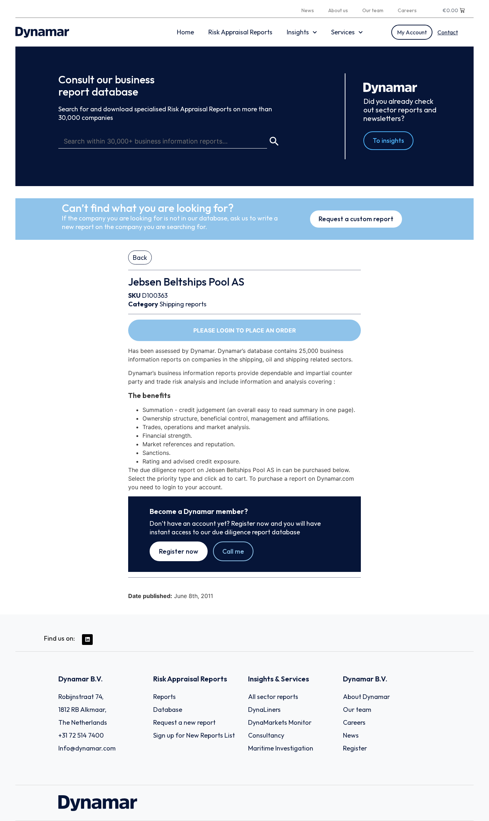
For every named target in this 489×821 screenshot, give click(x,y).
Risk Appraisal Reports (240, 32)
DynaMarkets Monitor (279, 722)
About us (338, 10)
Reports (164, 697)
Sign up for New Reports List (194, 735)
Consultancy (266, 735)
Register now (178, 551)
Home (185, 32)
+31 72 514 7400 (81, 735)
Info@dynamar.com (87, 748)
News (307, 10)
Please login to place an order (244, 330)
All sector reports (273, 697)
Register (355, 748)
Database (167, 709)
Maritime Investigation (280, 748)
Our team (372, 10)
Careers (407, 10)
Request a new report (184, 722)
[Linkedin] (87, 639)
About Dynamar (366, 697)
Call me (233, 551)
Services (343, 32)
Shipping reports (183, 304)
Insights (298, 32)
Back (140, 257)
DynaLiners (264, 709)
